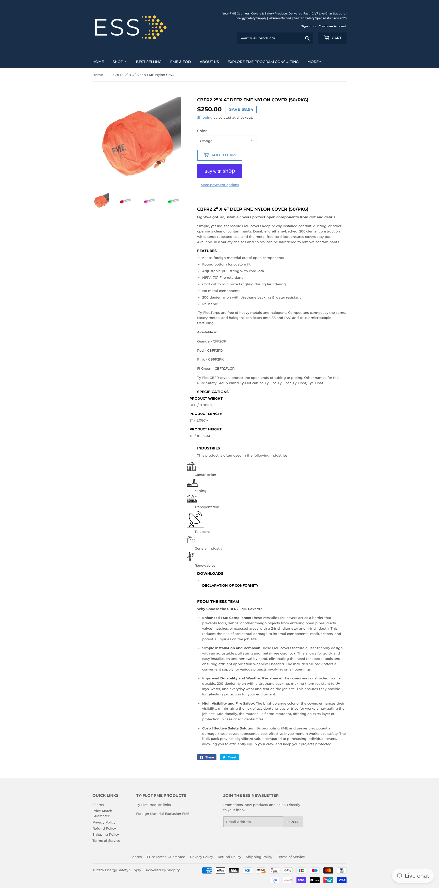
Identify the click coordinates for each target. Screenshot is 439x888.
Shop (118, 61)
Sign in (306, 26)
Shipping (205, 117)
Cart (336, 38)
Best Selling (149, 61)
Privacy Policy (103, 822)
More (313, 61)
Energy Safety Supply (123, 870)
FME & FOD (180, 61)
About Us (209, 61)
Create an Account (333, 26)
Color (202, 131)
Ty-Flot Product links (153, 805)
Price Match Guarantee (166, 857)
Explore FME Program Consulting (263, 61)
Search (98, 805)
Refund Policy (104, 828)
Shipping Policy (105, 834)
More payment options (220, 185)
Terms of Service (106, 840)
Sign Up (293, 822)
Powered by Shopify (163, 870)
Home (98, 61)
